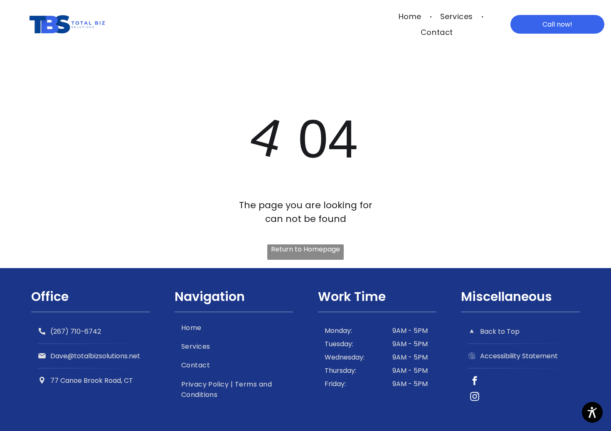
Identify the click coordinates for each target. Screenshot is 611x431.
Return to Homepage (305, 249)
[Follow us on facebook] (474, 382)
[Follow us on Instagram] (474, 398)
